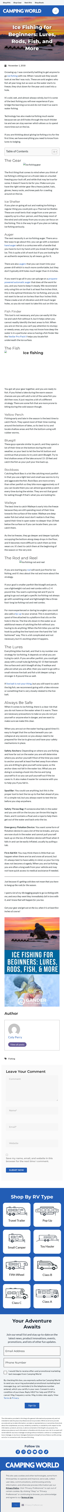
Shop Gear (17, 2)
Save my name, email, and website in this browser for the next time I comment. (29, 1160)
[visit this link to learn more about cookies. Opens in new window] (34, 1497)
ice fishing (12, 75)
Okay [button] (15, 1505)
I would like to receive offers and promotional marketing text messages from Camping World (34, 1372)
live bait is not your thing (19, 683)
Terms (6, 1398)
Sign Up (32, 1405)
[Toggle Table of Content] (53, 151)
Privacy (15, 1398)
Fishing (11, 1058)
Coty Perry (15, 1037)
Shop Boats (39, 2)
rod (29, 569)
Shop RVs (6, 2)
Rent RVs (28, 2)
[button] (32, 1505)
